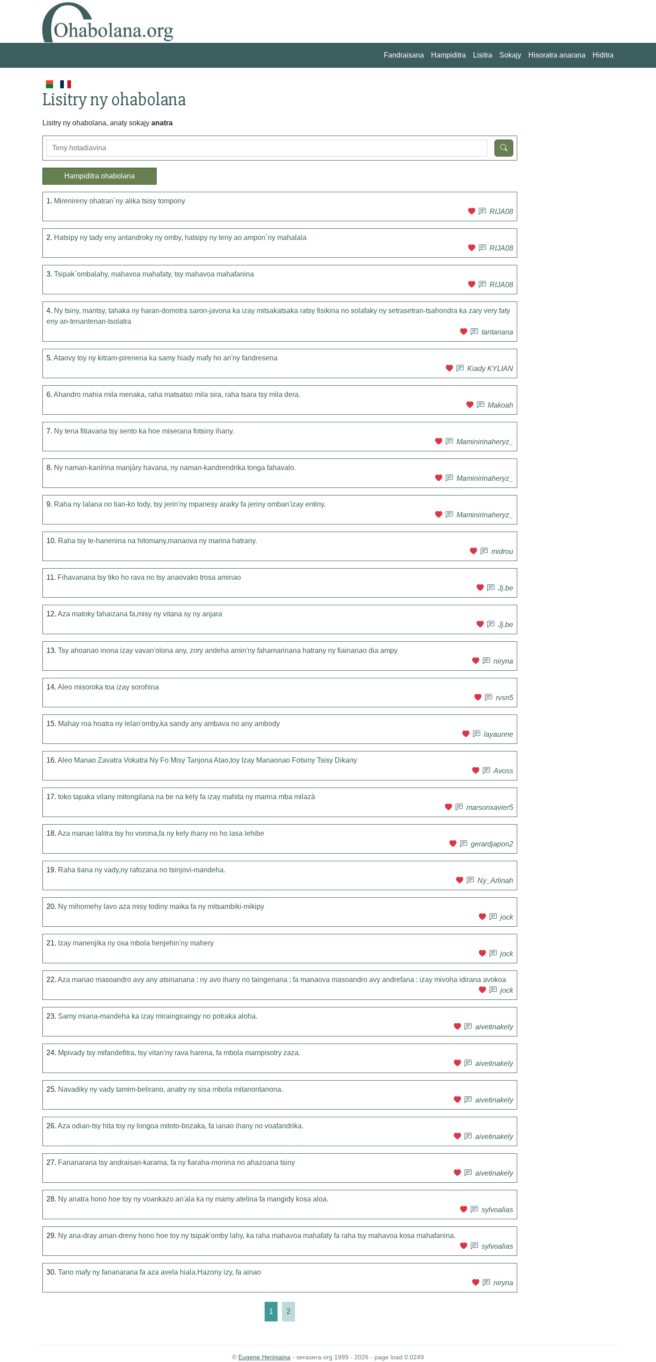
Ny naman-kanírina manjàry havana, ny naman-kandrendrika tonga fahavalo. (175, 467)
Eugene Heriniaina (264, 1357)
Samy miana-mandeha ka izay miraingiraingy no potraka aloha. (157, 1016)
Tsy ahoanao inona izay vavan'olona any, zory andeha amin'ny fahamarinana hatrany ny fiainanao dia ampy (228, 650)
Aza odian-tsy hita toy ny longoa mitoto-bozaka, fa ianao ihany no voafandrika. (180, 1126)
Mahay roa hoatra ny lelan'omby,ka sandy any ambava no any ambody (169, 723)
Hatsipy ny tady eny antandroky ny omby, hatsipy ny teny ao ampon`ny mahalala (180, 237)
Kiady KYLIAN (490, 368)
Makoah (500, 405)
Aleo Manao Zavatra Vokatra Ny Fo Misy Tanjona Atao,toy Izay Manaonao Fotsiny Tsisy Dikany (207, 760)
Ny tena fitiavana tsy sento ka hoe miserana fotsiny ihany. (144, 431)
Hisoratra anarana (556, 55)
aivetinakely (494, 1027)
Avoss (503, 771)
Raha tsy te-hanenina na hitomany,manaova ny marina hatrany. (157, 541)
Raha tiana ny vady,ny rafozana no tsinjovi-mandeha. (141, 870)
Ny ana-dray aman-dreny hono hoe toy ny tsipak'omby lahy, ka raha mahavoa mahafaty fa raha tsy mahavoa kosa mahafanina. (257, 1235)
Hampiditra (448, 55)
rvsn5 (504, 698)
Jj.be (505, 588)
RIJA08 (501, 211)
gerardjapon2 (492, 844)
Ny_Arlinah (495, 880)
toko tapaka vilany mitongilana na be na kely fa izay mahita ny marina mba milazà (186, 797)
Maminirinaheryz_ (485, 442)
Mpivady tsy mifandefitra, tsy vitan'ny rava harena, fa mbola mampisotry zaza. (179, 1053)
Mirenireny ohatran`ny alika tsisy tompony (119, 201)
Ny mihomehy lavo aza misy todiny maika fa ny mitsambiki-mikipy (161, 906)
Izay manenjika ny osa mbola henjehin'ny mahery (136, 943)
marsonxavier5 (489, 807)
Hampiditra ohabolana (99, 176)
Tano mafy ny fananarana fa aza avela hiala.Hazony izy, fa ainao (159, 1272)
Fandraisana (404, 55)
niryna (503, 661)
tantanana (497, 332)
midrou (502, 551)
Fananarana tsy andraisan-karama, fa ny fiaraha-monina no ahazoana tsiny (176, 1162)
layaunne (498, 734)
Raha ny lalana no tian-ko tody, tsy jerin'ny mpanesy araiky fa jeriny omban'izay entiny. (190, 504)
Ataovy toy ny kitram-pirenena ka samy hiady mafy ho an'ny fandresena (166, 358)
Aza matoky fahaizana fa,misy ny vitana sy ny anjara (140, 614)
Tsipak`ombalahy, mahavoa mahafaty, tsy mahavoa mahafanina (154, 274)
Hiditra (603, 55)
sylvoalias (497, 1209)
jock (506, 917)
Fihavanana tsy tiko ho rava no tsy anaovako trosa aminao (149, 577)
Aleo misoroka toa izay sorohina (108, 687)
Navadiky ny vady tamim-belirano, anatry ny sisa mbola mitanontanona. (170, 1089)
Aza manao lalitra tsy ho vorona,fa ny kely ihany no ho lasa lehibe (161, 833)
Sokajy (510, 55)
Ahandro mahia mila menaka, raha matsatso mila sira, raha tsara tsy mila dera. (177, 394)
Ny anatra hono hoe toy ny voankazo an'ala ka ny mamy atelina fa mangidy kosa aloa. (193, 1199)
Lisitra (482, 55)
